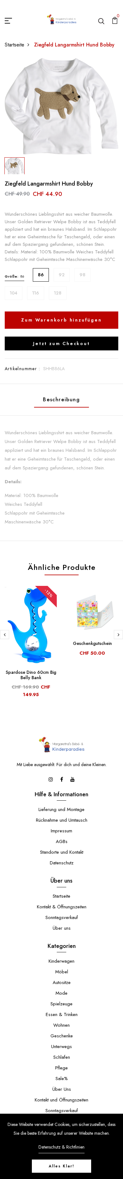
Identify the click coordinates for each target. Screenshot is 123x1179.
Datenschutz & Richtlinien (61, 1147)
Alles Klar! (61, 1166)
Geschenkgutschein (92, 643)
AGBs (61, 841)
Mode (61, 993)
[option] (61, 106)
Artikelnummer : (22, 368)
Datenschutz (61, 862)
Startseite (14, 44)
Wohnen (61, 1025)
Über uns (62, 928)
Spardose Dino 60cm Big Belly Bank (31, 675)
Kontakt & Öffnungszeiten (61, 906)
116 (35, 293)
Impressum (61, 830)
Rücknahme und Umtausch (61, 820)
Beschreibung (61, 399)
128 (58, 293)
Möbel (61, 971)
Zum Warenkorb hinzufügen (61, 320)
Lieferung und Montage (61, 809)
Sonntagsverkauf (61, 917)
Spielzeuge (61, 1003)
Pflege (61, 1067)
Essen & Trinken (62, 1014)
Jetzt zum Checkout (61, 343)
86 (41, 275)
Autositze (62, 982)
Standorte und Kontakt (61, 852)
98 (82, 275)
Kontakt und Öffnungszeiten (61, 1099)
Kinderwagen (61, 961)
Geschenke (61, 1035)
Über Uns (61, 1089)
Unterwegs (61, 1046)
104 (13, 293)
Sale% (62, 1078)
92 (62, 275)
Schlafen (61, 1057)
